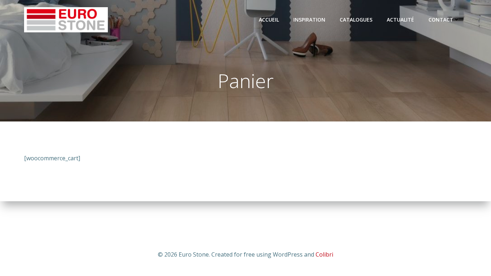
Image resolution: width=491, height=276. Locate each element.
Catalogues (356, 19)
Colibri (324, 254)
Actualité (400, 19)
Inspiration (309, 19)
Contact (440, 19)
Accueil (269, 19)
